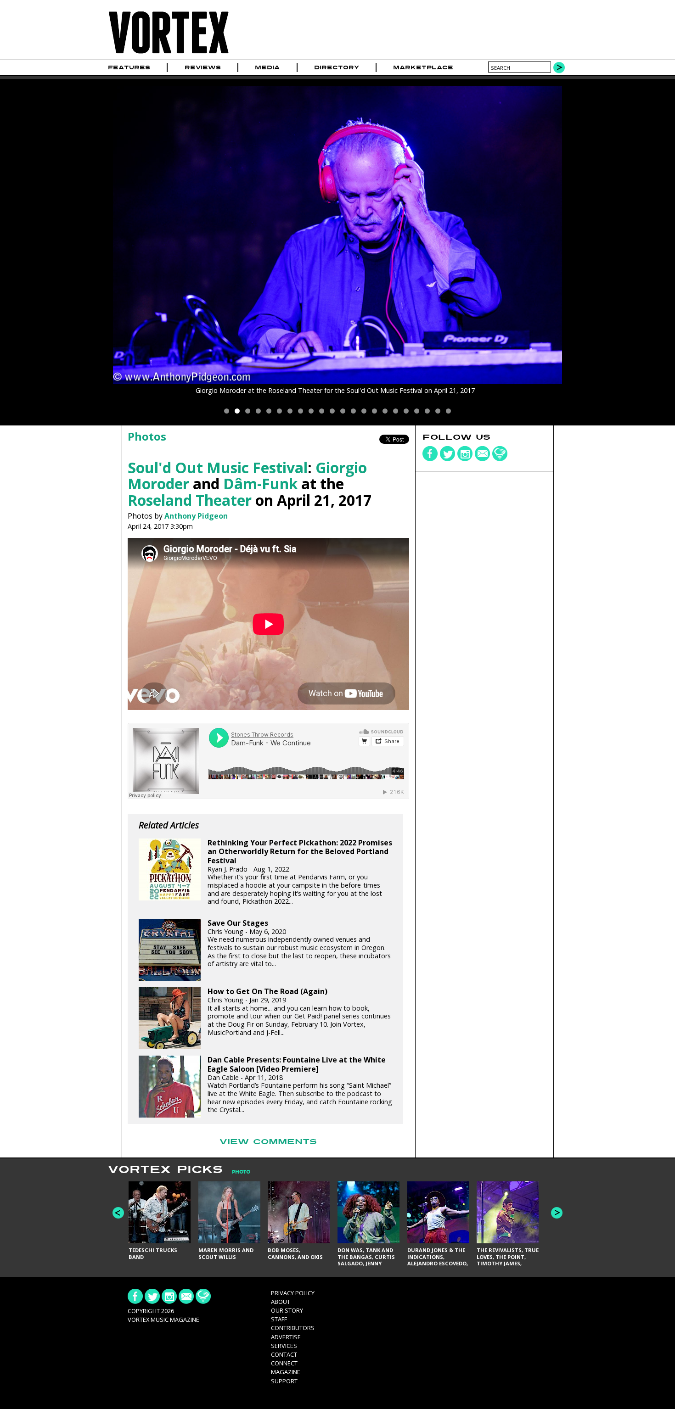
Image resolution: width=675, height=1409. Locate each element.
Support (284, 1381)
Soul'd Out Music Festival (218, 467)
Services (284, 1346)
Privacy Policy (293, 1293)
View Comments (268, 1142)
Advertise (286, 1337)
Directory (336, 67)
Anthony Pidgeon (196, 516)
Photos (147, 436)
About (280, 1301)
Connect (284, 1363)
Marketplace (423, 67)
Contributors (293, 1328)
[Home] (168, 54)
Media (267, 67)
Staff (279, 1319)
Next (556, 1213)
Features (129, 67)
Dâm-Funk (260, 483)
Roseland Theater (190, 500)
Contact (284, 1354)
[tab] (236, 1171)
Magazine (285, 1372)
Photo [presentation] (241, 1171)
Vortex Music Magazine (163, 1319)
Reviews (203, 67)
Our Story (287, 1310)
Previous (118, 1213)
